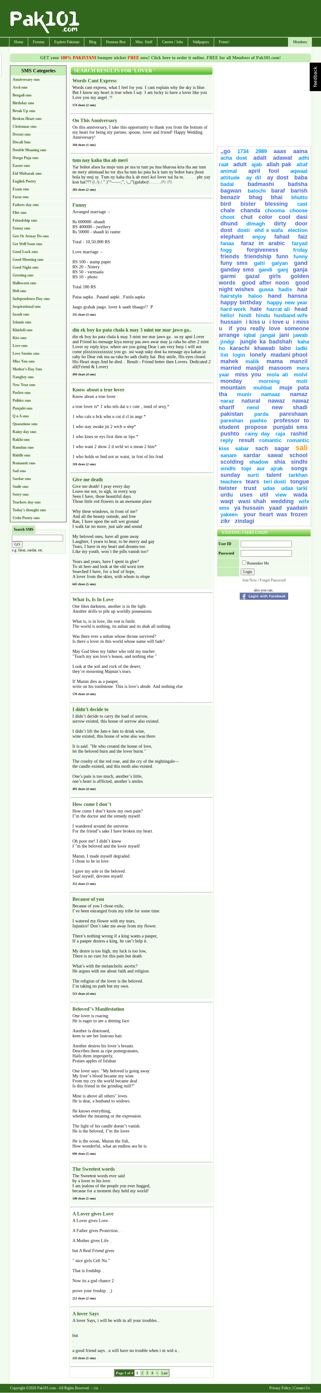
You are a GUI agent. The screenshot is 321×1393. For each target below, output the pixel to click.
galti (259, 263)
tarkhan (298, 475)
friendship (257, 256)
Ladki (302, 348)
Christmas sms (25, 126)
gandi (265, 270)
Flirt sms (20, 212)
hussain (231, 322)
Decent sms (22, 134)
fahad (281, 237)
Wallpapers (201, 42)
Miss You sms (24, 361)
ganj (282, 270)
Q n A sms (21, 416)
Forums (39, 42)
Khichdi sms (23, 330)
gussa (266, 289)
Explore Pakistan (66, 42)
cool (284, 217)
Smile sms (21, 486)
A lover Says (85, 1313)
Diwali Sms (22, 142)
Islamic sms (22, 322)
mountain (233, 387)
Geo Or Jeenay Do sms (31, 236)
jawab (300, 335)
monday (231, 381)
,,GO (225, 151)
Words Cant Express (94, 80)
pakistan (231, 414)
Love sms (20, 345)
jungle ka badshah (266, 341)
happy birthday (242, 302)
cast (302, 204)
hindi (245, 315)
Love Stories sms (26, 353)
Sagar (281, 448)
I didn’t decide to (90, 709)
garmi (228, 276)
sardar (251, 455)
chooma (275, 211)
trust (252, 488)
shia (279, 462)
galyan (279, 263)
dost (226, 230)
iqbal (250, 335)
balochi (257, 191)
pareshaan (293, 414)
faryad (300, 243)
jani (284, 335)
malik (252, 361)
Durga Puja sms (26, 158)
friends (229, 256)
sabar (242, 448)
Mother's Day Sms (27, 369)
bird (225, 204)
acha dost (233, 158)
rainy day (257, 434)
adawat (282, 158)
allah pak (279, 164)
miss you (248, 374)
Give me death (87, 479)
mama (274, 361)
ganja (300, 269)
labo (285, 348)
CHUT (247, 217)
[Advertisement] (196, 19)
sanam (228, 455)
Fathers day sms (26, 205)
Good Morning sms (28, 259)
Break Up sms (24, 111)
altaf (302, 165)
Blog (92, 42)
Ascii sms (20, 87)
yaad (275, 508)
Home (18, 42)
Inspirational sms (27, 306)
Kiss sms (20, 338)
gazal (252, 276)
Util (264, 495)
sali (302, 448)
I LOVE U (279, 322)
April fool (263, 171)
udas (269, 488)
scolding (232, 462)
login (239, 355)
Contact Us (301, 1388)
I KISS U (255, 322)
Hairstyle (231, 296)
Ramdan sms (23, 447)
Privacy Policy (280, 1388)
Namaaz (270, 394)
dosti (243, 230)
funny (300, 257)
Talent (274, 475)
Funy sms (234, 263)
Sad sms (19, 471)
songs (299, 468)
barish (299, 191)
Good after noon (265, 283)
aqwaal (299, 171)
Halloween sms (24, 283)
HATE (257, 309)
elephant (232, 237)
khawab (264, 348)
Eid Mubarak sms (27, 173)
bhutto (299, 197)
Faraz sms (21, 197)
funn (282, 256)
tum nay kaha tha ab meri (100, 160)
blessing (276, 204)
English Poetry (24, 181)
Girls (275, 276)
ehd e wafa (269, 230)
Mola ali (277, 375)
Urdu (226, 495)
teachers (231, 482)
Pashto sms (22, 392)
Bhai (276, 197)
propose (256, 427)
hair (302, 289)
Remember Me (258, 563)
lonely (258, 355)
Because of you (88, 899)
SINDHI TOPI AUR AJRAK (251, 469)
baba (301, 177)
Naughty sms (23, 377)
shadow (258, 462)
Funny (79, 205)
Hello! (227, 315)
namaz (299, 394)
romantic (270, 440)
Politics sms (22, 400)
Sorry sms (21, 494)
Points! (224, 42)
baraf (278, 191)
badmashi (261, 184)
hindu (263, 315)
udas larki (294, 488)
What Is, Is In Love (92, 599)
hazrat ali (278, 309)
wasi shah (252, 501)
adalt (259, 158)
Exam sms (21, 189)
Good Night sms (26, 267)
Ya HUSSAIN (249, 508)
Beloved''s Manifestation (98, 1009)
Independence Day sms (31, 299)
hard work (233, 309)
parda (261, 414)
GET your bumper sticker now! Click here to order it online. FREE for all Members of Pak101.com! (160, 57)
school (298, 455)
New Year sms (24, 385)
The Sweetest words (93, 1169)
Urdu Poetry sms (26, 518)
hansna (298, 296)
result (246, 440)
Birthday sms (23, 103)
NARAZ (227, 401)
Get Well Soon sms (27, 244)
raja (280, 434)
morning (269, 381)
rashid (299, 434)
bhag (255, 197)
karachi (240, 348)
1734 (243, 151)
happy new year (287, 303)
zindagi (244, 521)
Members (300, 42)
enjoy (259, 237)
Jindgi (227, 342)
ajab (256, 165)
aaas (280, 151)
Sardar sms (22, 479)
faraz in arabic (263, 243)
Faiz (303, 237)
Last (164, 1373)
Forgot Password (273, 580)
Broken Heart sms (27, 118)
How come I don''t (91, 804)
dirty (280, 223)
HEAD (301, 309)
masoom (280, 368)
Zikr (226, 521)
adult (240, 164)
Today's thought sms (29, 510)
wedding (282, 501)
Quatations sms (25, 424)
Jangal (267, 335)
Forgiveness (262, 250)
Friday (300, 250)
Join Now (249, 580)
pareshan (231, 421)
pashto (260, 421)
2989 (261, 151)
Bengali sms (22, 95)
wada (300, 495)
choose (299, 211)
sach (261, 448)
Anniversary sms (26, 79)
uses (246, 495)
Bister (248, 204)
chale (228, 210)
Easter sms (21, 165)
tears (252, 481)
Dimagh (255, 224)
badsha (298, 184)
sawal (275, 455)
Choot (227, 217)
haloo (255, 296)
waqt (226, 501)
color (265, 217)
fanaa (227, 243)
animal (228, 171)
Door (301, 223)
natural (253, 401)
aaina (300, 151)
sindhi (299, 462)
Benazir (230, 197)
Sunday (230, 475)
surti (253, 475)
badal (227, 184)
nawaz (276, 401)
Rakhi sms (21, 439)
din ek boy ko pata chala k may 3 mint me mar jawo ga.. (132, 330)
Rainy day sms (24, 432)
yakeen (229, 515)
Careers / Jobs (172, 42)
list (224, 355)
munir (244, 394)
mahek (229, 361)
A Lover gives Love (92, 1213)
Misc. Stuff (143, 42)
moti (302, 381)
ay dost (278, 177)
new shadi (290, 407)
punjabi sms (290, 427)
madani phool (289, 355)
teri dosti (275, 482)
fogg (226, 250)
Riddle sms (21, 455)
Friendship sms (25, 220)
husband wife (291, 315)
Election (298, 230)
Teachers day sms (27, 502)
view (281, 495)
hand (275, 296)
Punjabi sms (23, 408)
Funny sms (21, 228)
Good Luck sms (25, 252)
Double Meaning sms (29, 150)
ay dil (253, 178)
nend (253, 407)
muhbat (262, 388)
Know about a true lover (98, 389)
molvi (301, 375)
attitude (231, 178)
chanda (250, 210)
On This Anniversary (94, 120)
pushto (229, 434)
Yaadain (297, 508)
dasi (302, 217)
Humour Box (116, 42)
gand (301, 263)
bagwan (232, 191)
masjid (255, 368)
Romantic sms (24, 463)
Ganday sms (237, 269)
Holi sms (19, 291)
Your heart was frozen (276, 514)
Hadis (286, 289)
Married (230, 368)
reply (228, 440)
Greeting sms (23, 275)
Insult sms (21, 314)
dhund (229, 223)
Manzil (299, 361)
